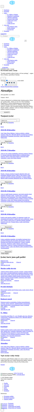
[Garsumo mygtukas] (11, 83)
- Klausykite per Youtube (14, 408)
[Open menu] (2, 6)
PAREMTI (3, 34)
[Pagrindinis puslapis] (12, 4)
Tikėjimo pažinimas (12, 17)
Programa (6, 11)
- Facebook (10, 403)
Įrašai (5, 13)
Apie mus (6, 25)
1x (2, 85)
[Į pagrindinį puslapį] (13, 40)
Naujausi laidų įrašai (12, 19)
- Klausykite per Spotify (13, 406)
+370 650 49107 (20, 374)
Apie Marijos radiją (12, 26)
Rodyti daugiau (4, 253)
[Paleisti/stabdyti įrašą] (3, 78)
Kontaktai (6, 31)
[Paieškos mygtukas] (2, 36)
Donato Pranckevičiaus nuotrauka (9, 86)
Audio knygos (11, 23)
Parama (6, 389)
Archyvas (9, 22)
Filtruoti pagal (4, 260)
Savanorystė (10, 29)
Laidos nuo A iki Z (12, 20)
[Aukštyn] (2, 410)
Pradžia (6, 383)
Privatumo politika (9, 396)
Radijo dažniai (11, 28)
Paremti (3, 364)
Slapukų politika (8, 399)
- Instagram (10, 405)
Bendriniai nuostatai (9, 397)
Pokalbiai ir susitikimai (13, 16)
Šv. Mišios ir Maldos (12, 14)
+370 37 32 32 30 (18, 373)
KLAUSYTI (6, 112)
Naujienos (6, 10)
